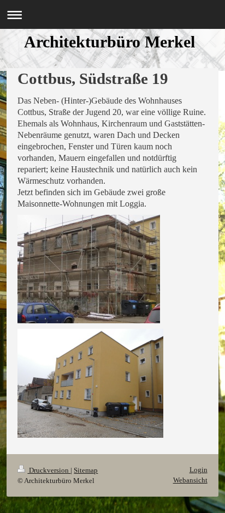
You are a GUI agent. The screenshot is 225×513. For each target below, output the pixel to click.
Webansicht (190, 480)
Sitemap (86, 470)
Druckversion (48, 470)
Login (199, 470)
